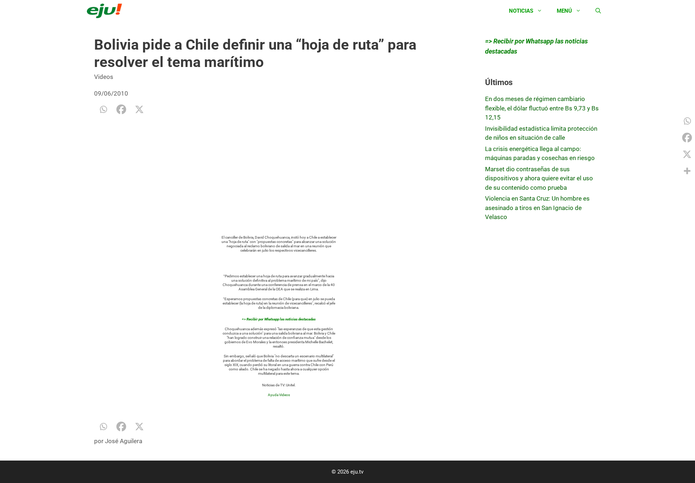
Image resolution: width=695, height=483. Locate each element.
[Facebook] (121, 109)
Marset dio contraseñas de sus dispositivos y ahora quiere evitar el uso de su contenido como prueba (539, 178)
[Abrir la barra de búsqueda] (598, 11)
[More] (687, 171)
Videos (103, 76)
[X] (139, 109)
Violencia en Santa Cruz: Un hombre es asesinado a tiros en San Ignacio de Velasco (537, 207)
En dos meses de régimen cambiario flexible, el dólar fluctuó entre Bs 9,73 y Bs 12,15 (542, 108)
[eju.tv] (106, 11)
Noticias (521, 11)
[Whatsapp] (103, 109)
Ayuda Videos (279, 395)
